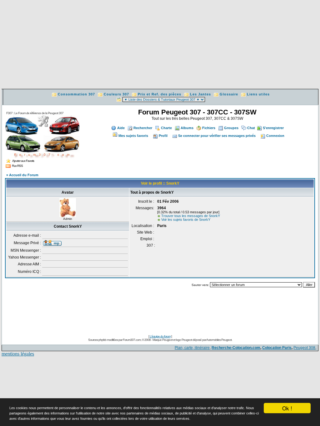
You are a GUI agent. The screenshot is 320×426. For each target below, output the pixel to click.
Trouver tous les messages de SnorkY (190, 216)
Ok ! (287, 408)
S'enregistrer (273, 128)
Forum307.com (132, 339)
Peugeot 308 (304, 348)
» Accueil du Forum (22, 175)
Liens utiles (258, 94)
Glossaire (229, 94)
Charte (166, 128)
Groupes (231, 128)
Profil (163, 136)
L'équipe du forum (160, 336)
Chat (251, 128)
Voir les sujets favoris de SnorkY (185, 219)
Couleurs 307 (116, 94)
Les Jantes (200, 94)
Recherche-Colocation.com (236, 348)
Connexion (275, 136)
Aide (121, 128)
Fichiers (208, 128)
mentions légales (18, 353)
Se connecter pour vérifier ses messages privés (217, 136)
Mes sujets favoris (133, 136)
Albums (187, 128)
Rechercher (142, 128)
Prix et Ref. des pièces (159, 94)
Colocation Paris (277, 348)
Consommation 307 (76, 94)
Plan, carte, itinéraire (192, 348)
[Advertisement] (160, 45)
